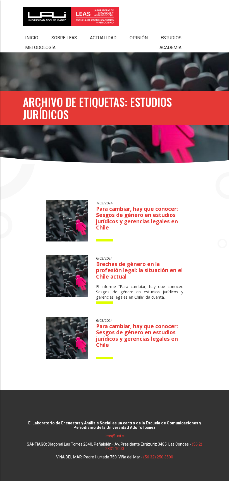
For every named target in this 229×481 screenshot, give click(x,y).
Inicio (31, 37)
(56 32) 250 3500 (158, 457)
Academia (170, 47)
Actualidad (103, 37)
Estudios (171, 37)
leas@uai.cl (115, 436)
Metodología (40, 47)
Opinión (139, 37)
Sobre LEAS (64, 37)
